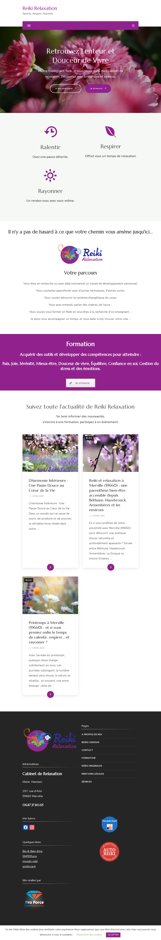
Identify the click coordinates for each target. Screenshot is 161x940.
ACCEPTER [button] (113, 934)
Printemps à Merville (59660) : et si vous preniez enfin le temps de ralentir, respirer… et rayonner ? (49, 632)
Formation (88, 758)
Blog (29, 438)
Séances (87, 781)
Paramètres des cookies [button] (89, 934)
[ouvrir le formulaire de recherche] (133, 25)
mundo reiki (30, 861)
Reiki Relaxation (39, 8)
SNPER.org (29, 856)
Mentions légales (93, 773)
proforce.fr (29, 866)
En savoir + (45, 567)
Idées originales (92, 765)
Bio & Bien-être (32, 851)
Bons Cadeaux (90, 742)
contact (87, 750)
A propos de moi (92, 734)
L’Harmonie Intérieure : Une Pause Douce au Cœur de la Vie (48, 485)
